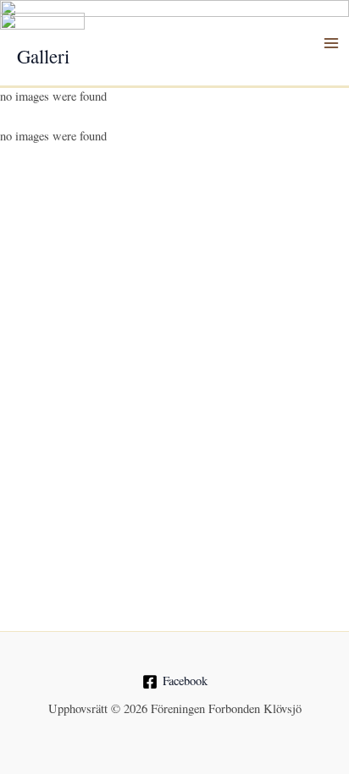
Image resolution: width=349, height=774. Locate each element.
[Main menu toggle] (331, 43)
